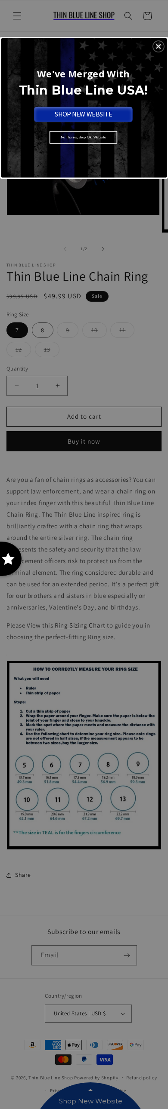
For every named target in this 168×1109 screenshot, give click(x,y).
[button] (158, 46)
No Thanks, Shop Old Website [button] (83, 137)
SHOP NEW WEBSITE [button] (83, 114)
